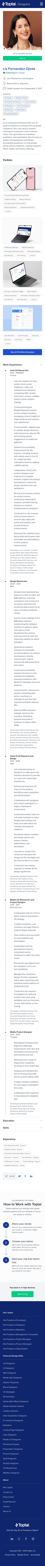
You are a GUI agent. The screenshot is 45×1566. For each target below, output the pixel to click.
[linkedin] (31, 1176)
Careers (6, 1506)
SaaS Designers (9, 1458)
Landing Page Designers (13, 1430)
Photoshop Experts (11, 1444)
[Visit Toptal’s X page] (19, 1538)
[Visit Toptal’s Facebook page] (26, 1538)
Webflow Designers (11, 1472)
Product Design (30, 102)
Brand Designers (10, 1387)
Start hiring (23, 1294)
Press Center (8, 1497)
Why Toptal (7, 1487)
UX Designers (9, 1363)
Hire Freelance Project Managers (17, 1339)
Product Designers (11, 1453)
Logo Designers (9, 1434)
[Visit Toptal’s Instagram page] (33, 1538)
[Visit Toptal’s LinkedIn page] (12, 1538)
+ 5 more (33, 299)
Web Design (21, 110)
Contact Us (7, 1492)
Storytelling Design (10, 114)
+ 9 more (32, 255)
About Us (7, 1511)
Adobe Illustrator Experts (13, 1406)
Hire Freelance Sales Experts (15, 1348)
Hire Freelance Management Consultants (20, 1334)
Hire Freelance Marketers (14, 1329)
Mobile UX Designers (12, 1439)
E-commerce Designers (13, 1420)
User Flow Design (23, 106)
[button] (22, 364)
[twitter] (19, 1176)
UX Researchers (10, 1468)
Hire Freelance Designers (14, 1324)
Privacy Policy (10, 1554)
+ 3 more (7, 343)
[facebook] (25, 1176)
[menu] (41, 4)
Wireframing (8, 110)
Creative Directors (10, 1410)
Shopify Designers (10, 1463)
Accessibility (35, 1554)
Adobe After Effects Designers (15, 1401)
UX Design (8, 98)
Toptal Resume (9, 1501)
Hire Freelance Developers (14, 1320)
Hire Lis (23, 58)
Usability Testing (21, 98)
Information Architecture (12, 102)
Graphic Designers (11, 1382)
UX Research (8, 106)
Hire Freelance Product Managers (17, 1343)
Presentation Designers (13, 1449)
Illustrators (7, 1425)
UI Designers (8, 1368)
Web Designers (9, 1372)
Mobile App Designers (12, 1377)
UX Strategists (9, 1391)
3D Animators (8, 1396)
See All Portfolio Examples (22, 352)
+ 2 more (7, 211)
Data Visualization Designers (15, 1415)
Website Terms (23, 1554)
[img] (14, 73)
